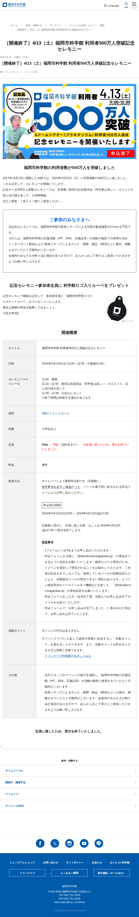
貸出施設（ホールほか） (112, 873)
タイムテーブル (14, 770)
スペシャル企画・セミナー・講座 (87, 25)
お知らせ (97, 862)
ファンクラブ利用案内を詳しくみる (68, 655)
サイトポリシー (75, 862)
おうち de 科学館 (120, 862)
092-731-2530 (72, 898)
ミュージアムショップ (22, 862)
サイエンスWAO (14, 805)
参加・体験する (34, 25)
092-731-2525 (72, 895)
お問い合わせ (50, 862)
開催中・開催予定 (15, 782)
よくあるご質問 (69, 873)
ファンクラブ (27, 873)
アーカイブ (56, 25)
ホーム (14, 25)
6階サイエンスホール (56, 413)
